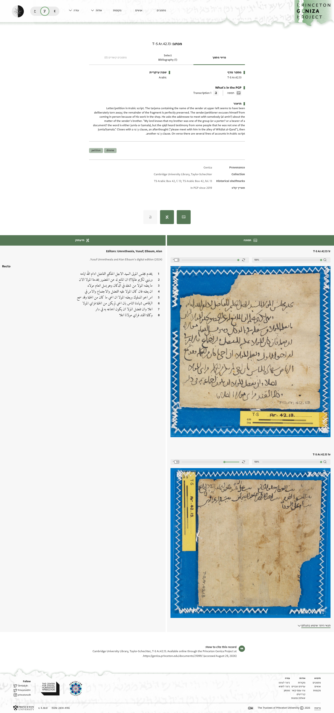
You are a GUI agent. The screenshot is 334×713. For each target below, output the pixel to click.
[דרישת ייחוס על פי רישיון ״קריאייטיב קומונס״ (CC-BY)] (250, 708)
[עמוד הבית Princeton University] (23, 708)
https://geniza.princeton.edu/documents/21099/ (173, 656)
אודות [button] (99, 10)
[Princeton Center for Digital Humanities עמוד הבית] (47, 688)
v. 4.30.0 (42, 708)
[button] (314, 13)
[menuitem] (167, 12)
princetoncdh (24, 695)
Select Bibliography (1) (167, 58)
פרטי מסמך (219, 57)
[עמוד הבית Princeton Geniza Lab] (73, 688)
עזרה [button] (76, 10)
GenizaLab (23, 685)
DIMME (110, 150)
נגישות (317, 708)
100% (256, 259)
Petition (96, 150)
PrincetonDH (24, 690)
